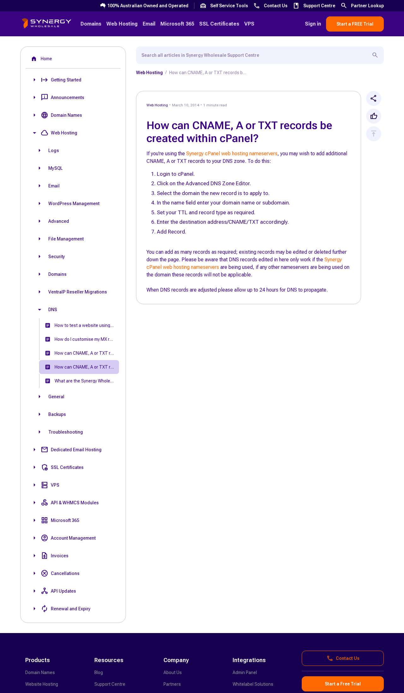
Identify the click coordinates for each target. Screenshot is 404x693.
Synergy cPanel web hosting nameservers (231, 154)
